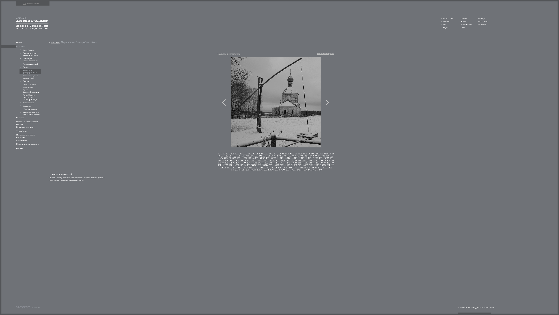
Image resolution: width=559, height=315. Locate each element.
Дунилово (446, 22)
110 (274, 158)
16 (249, 153)
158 (332, 160)
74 (285, 156)
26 (275, 153)
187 (321, 163)
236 (268, 167)
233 (257, 167)
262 (261, 170)
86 (316, 156)
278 (320, 170)
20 (259, 153)
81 (303, 156)
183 (306, 163)
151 (306, 160)
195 (234, 165)
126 (331, 158)
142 (273, 160)
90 (327, 156)
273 (302, 170)
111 (278, 158)
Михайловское (466, 25)
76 (290, 156)
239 (279, 167)
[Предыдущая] (224, 102)
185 (313, 163)
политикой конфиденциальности (72, 180)
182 (303, 163)
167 (248, 163)
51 (225, 156)
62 (253, 156)
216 (310, 165)
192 (223, 165)
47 (330, 153)
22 (264, 153)
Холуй (463, 22)
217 (313, 165)
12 (238, 153)
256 (240, 170)
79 (298, 156)
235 (264, 167)
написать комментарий (62, 174)
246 (304, 167)
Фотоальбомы (21, 131)
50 (222, 156)
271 (294, 170)
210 (288, 165)
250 (319, 167)
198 (244, 165)
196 (237, 165)
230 (246, 167)
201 (255, 165)
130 (230, 160)
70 (274, 156)
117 (299, 158)
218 (317, 165)
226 (232, 167)
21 (262, 153)
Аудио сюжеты (21, 140)
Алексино (482, 25)
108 (267, 158)
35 (299, 153)
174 (273, 163)
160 (222, 163)
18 (254, 153)
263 (265, 170)
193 (226, 165)
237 (272, 167)
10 (233, 153)
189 (328, 163)
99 (235, 158)
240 (283, 167)
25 (272, 153)
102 (245, 158)
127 (219, 160)
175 (277, 163)
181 (299, 163)
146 (288, 160)
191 (219, 165)
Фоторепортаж (28, 103)
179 (292, 163)
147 (292, 160)
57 (240, 156)
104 (252, 158)
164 (237, 163)
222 (332, 165)
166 (244, 163)
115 (292, 158)
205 (270, 165)
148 (295, 160)
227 (235, 167)
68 (269, 156)
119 (306, 158)
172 (266, 163)
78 (295, 156)
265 (272, 170)
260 (254, 170)
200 (252, 165)
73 (282, 156)
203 (263, 165)
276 (312, 170)
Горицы (482, 19)
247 (308, 167)
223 (221, 167)
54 (232, 156)
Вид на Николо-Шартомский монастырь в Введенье (31, 97)
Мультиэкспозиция (30, 109)
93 (220, 158)
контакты (19, 148)
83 (308, 156)
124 (324, 158)
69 (272, 156)
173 (270, 163)
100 (238, 158)
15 (246, 153)
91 (329, 156)
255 (236, 170)
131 (233, 160)
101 (242, 158)
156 (324, 160)
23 (267, 153)
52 (227, 156)
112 (281, 158)
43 (320, 153)
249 (315, 167)
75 (287, 156)
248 (312, 167)
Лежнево (464, 19)
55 (235, 156)
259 (251, 170)
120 (309, 158)
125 (327, 158)
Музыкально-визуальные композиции (25, 136)
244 (297, 167)
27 (278, 153)
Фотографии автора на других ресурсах (27, 123)
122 (316, 158)
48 (333, 153)
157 (328, 160)
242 (290, 167)
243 (294, 167)
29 (283, 153)
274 (305, 170)
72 (280, 156)
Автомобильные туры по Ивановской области (31, 113)
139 (263, 160)
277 (316, 170)
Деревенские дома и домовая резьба (30, 77)
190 (332, 163)
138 (259, 160)
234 (261, 167)
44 (322, 153)
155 (321, 160)
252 (326, 167)
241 (286, 167)
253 (330, 167)
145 (284, 160)
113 (285, 158)
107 (263, 158)
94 (222, 158)
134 (244, 160)
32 (291, 153)
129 (226, 160)
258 (247, 170)
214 (303, 165)
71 (277, 156)
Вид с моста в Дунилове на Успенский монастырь (31, 90)
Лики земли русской (30, 64)
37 (304, 153)
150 (303, 160)
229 (243, 167)
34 (296, 153)
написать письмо (33, 3)
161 (226, 163)
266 (276, 170)
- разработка (35, 307)
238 (275, 167)
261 (258, 170)
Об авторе (20, 118)
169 (255, 163)
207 (277, 165)
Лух (444, 25)
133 (241, 160)
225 (228, 167)
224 (224, 167)
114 (288, 158)
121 (313, 158)
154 (317, 160)
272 (298, 170)
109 (271, 158)
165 (241, 163)
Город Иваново (28, 50)
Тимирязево (483, 22)
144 (281, 160)
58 (243, 156)
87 (319, 156)
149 (299, 160)
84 (311, 156)
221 (328, 165)
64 (259, 156)
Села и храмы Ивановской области (30, 60)
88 (322, 156)
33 (293, 153)
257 (243, 170)
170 (259, 163)
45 (325, 153)
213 (299, 165)
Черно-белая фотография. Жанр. (30, 71)
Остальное (27, 106)
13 (241, 153)
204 (266, 165)
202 (259, 165)
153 (313, 160)
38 (306, 153)
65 (261, 156)
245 (301, 167)
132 (237, 160)
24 (270, 153)
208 (281, 165)
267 (280, 170)
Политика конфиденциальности (27, 144)
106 (260, 158)
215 (306, 165)
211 (292, 165)
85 (314, 156)
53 (230, 156)
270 (291, 170)
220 (324, 165)
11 (236, 153)
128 (222, 160)
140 (266, 160)
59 (246, 156)
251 (323, 167)
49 (219, 156)
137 (255, 160)
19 (257, 153)
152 (310, 160)
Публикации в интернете (25, 127)
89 (324, 156)
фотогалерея (20, 46)
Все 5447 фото (448, 19)
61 (251, 156)
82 (306, 156)
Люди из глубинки (29, 84)
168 (252, 163)
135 (248, 160)
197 (241, 165)
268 (283, 170)
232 (253, 167)
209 (284, 165)
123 (320, 158)
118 (302, 158)
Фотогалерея (55, 43)
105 (256, 158)
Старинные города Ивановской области (30, 54)
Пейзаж (26, 67)
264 (269, 170)
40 (312, 153)
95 (225, 158)
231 (250, 167)
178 (288, 163)
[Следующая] (327, 102)
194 (230, 165)
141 (270, 160)
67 (267, 156)
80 (301, 156)
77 (293, 156)
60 (248, 156)
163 (233, 163)
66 (264, 156)
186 (317, 163)
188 (324, 163)
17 (251, 153)
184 (310, 163)
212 (295, 165)
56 (238, 156)
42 (317, 153)
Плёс (463, 28)
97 (230, 158)
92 (332, 156)
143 (277, 160)
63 (256, 156)
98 (233, 158)
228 (239, 167)
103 (249, 158)
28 (280, 153)
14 (244, 153)
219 (321, 165)
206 (274, 165)
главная (19, 42)
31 (288, 153)
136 (252, 160)
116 (295, 158)
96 (227, 158)
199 (248, 165)
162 (230, 163)
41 (314, 153)
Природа (26, 81)
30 (285, 153)
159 (219, 163)
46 (327, 153)
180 (295, 163)
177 (284, 163)
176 (281, 163)
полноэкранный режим (325, 54)
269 (287, 170)
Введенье (446, 28)
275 (309, 170)
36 (301, 153)
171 (263, 163)
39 (309, 153)
